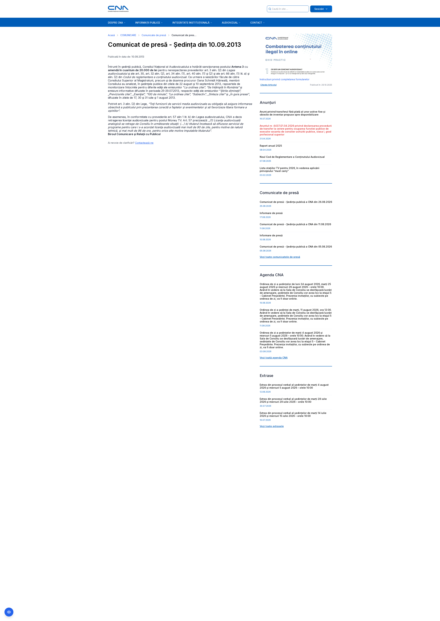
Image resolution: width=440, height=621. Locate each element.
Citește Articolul (268, 85)
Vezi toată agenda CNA (274, 357)
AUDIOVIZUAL (230, 22)
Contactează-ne (144, 142)
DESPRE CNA (115, 22)
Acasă (111, 35)
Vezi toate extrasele (272, 426)
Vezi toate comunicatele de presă (280, 256)
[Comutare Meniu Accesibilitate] (9, 612)
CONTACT (256, 22)
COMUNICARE (128, 35)
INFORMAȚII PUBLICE (147, 22)
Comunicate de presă (154, 35)
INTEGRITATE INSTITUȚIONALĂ (191, 22)
